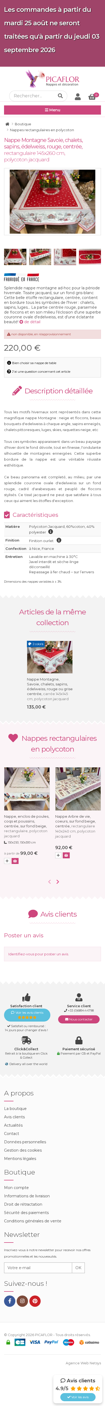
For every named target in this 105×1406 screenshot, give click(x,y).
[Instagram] (22, 1301)
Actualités (13, 1125)
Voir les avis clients (29, 1012)
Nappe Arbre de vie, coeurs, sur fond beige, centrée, (75, 826)
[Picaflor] (7, 124)
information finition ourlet (59, 540)
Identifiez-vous (21, 954)
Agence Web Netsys (83, 1363)
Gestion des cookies (23, 1150)
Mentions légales (20, 1158)
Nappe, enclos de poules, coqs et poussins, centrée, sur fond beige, (26, 826)
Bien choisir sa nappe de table (33, 363)
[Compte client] (78, 96)
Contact (11, 1133)
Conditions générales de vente (32, 1221)
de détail (31, 321)
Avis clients (14, 1117)
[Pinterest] (35, 1301)
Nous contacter (80, 1019)
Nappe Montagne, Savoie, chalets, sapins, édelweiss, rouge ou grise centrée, (50, 689)
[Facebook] (9, 1301)
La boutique (15, 1108)
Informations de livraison (27, 1196)
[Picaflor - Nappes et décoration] (52, 78)
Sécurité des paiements (26, 1212)
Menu (54, 110)
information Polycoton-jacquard (50, 531)
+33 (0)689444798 (81, 1010)
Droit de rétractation (23, 1204)
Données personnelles (25, 1142)
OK (78, 1267)
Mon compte (16, 1187)
